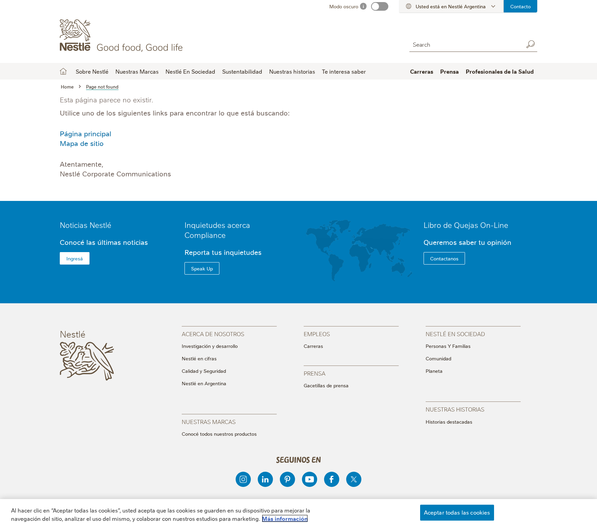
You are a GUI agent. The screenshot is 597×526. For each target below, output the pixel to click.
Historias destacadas (449, 421)
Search (530, 44)
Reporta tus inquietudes (223, 252)
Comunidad (438, 358)
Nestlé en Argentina (204, 383)
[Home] (122, 35)
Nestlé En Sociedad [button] (190, 71)
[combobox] (464, 44)
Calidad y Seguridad (204, 371)
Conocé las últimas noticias (104, 242)
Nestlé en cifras (199, 358)
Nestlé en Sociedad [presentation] (455, 334)
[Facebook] (331, 479)
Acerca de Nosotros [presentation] (213, 334)
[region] (298, 512)
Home (63, 71)
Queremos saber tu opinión (467, 242)
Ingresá (74, 258)
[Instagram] (243, 479)
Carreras (313, 346)
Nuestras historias (292, 71)
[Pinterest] (287, 479)
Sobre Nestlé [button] (92, 71)
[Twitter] (353, 479)
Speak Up (202, 268)
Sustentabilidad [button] (242, 71)
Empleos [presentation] (317, 334)
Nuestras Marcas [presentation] (209, 421)
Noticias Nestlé (85, 225)
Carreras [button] (421, 71)
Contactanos (444, 258)
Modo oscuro (343, 6)
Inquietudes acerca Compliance (217, 230)
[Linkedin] (265, 479)
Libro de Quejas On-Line (466, 225)
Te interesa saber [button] (344, 71)
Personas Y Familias (448, 346)
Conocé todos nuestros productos (219, 434)
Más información (285, 518)
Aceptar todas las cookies (457, 512)
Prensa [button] (449, 71)
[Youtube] (309, 479)
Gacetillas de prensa (326, 385)
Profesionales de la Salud (500, 71)
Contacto (520, 6)
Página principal (85, 133)
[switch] (379, 6)
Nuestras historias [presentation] (455, 409)
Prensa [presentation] (314, 373)
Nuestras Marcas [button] (137, 71)
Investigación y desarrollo (210, 346)
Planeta (434, 371)
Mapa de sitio (82, 143)
